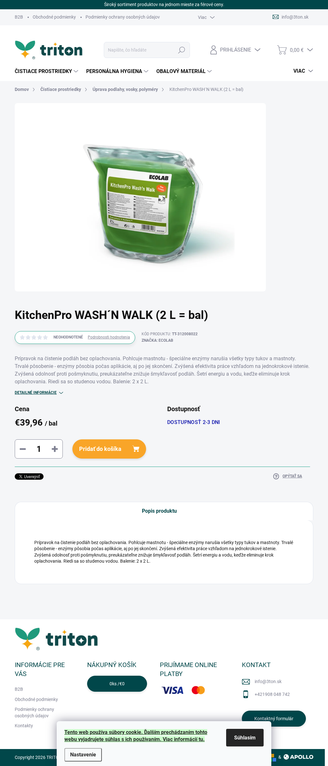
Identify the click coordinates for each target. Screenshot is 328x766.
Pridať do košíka (100, 448)
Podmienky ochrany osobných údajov (123, 17)
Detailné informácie (36, 392)
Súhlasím (245, 738)
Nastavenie (83, 755)
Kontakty (24, 725)
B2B (19, 17)
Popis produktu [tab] (159, 511)
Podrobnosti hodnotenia (109, 337)
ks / (117, 683)
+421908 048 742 (272, 694)
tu (201, 739)
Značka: (157, 340)
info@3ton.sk (268, 681)
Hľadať (181, 50)
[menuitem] (47, 71)
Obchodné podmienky (54, 17)
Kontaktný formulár (273, 718)
